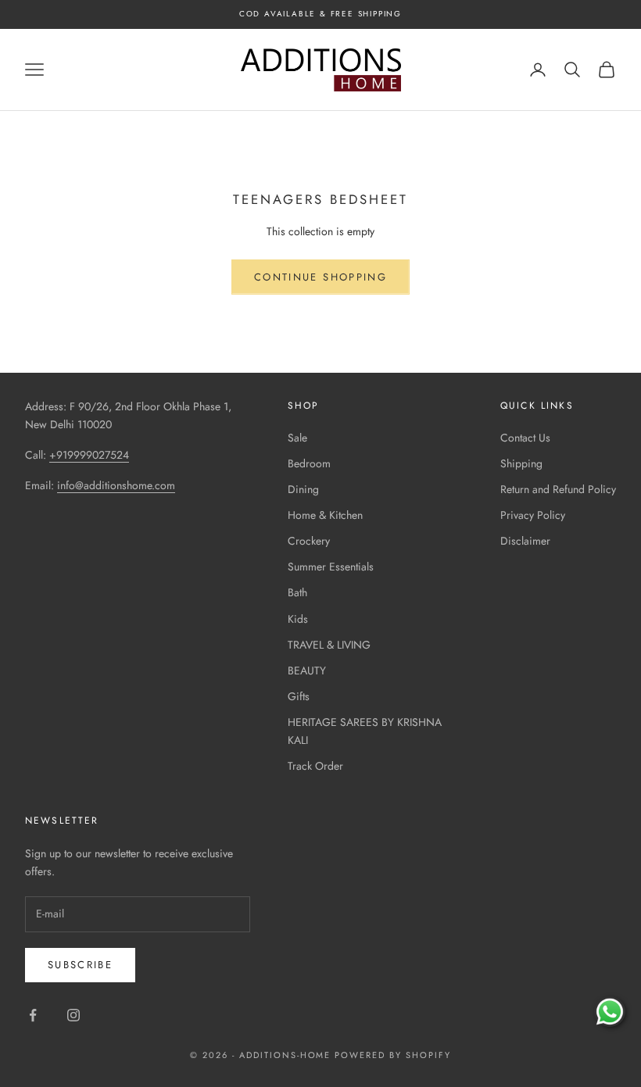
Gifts (299, 696)
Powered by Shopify (393, 1055)
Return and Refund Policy (558, 489)
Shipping (521, 463)
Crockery (309, 541)
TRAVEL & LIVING (329, 645)
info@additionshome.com (116, 485)
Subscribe (80, 964)
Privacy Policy (532, 515)
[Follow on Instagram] (73, 1015)
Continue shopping (320, 277)
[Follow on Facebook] (33, 1015)
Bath (297, 592)
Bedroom (309, 463)
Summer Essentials (331, 566)
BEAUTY (307, 670)
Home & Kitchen (325, 515)
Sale (297, 437)
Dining (303, 489)
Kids (298, 619)
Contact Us (525, 437)
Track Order (315, 766)
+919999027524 (89, 455)
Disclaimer (525, 541)
